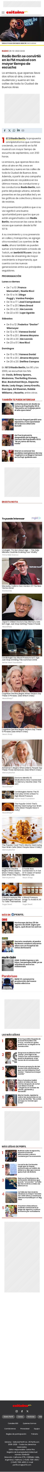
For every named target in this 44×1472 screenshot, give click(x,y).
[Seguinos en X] (27, 1411)
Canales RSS (13, 1423)
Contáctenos (10, 1429)
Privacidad (24, 1429)
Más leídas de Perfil (14, 1146)
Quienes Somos (29, 1423)
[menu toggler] (2, 12)
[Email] (23, 131)
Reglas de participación (16, 1434)
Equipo (37, 1429)
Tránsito (34, 1434)
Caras (20, 1417)
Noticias (31, 1417)
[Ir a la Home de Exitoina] (17, 12)
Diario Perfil (8, 1417)
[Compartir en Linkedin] (18, 130)
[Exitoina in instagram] (16, 1411)
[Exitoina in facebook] (22, 1411)
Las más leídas (11, 1034)
